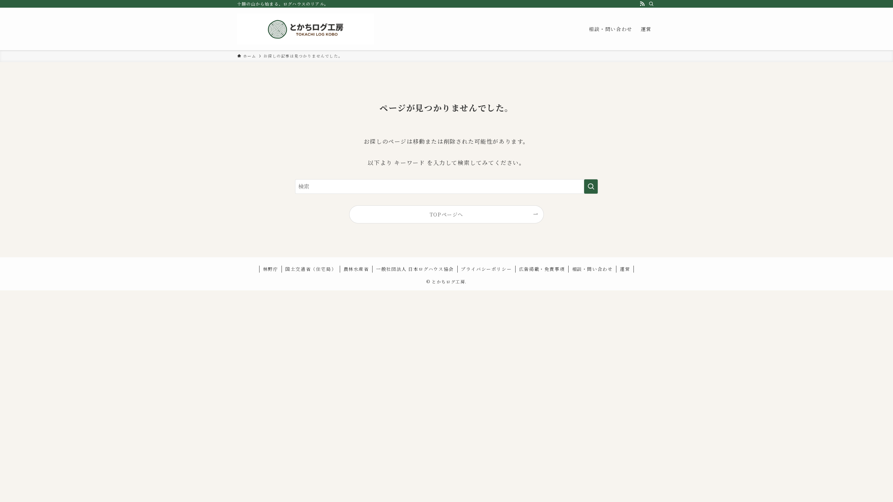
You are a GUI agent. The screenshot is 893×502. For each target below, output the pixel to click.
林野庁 (270, 269)
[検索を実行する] (591, 186)
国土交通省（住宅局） (310, 269)
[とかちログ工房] (305, 29)
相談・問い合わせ (592, 269)
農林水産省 (356, 269)
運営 (625, 269)
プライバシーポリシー (486, 269)
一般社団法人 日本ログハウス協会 (415, 269)
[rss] (642, 4)
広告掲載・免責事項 (542, 269)
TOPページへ (446, 214)
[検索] (651, 4)
